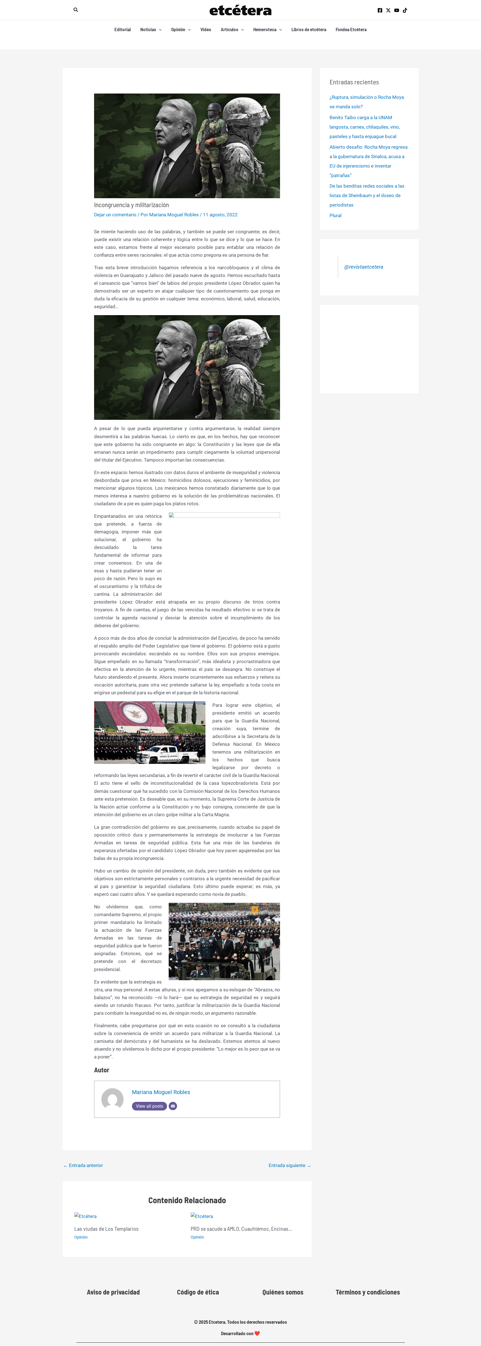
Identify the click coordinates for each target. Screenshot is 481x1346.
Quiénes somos (282, 1292)
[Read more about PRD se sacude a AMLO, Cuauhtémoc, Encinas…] (202, 1216)
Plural (336, 215)
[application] (159, 29)
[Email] (173, 1106)
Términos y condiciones (368, 1292)
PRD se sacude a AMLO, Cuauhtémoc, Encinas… (241, 1228)
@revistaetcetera (363, 267)
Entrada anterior (83, 1165)
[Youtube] (396, 10)
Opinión (81, 1237)
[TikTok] (405, 10)
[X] (388, 10)
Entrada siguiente (290, 1165)
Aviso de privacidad (113, 1292)
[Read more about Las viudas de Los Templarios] (85, 1216)
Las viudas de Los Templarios (106, 1228)
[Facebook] (379, 10)
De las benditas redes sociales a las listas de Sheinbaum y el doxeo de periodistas (367, 195)
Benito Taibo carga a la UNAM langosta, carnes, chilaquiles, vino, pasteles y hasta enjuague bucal (365, 127)
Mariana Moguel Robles (161, 1092)
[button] (75, 9)
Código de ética (198, 1292)
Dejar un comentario (115, 214)
